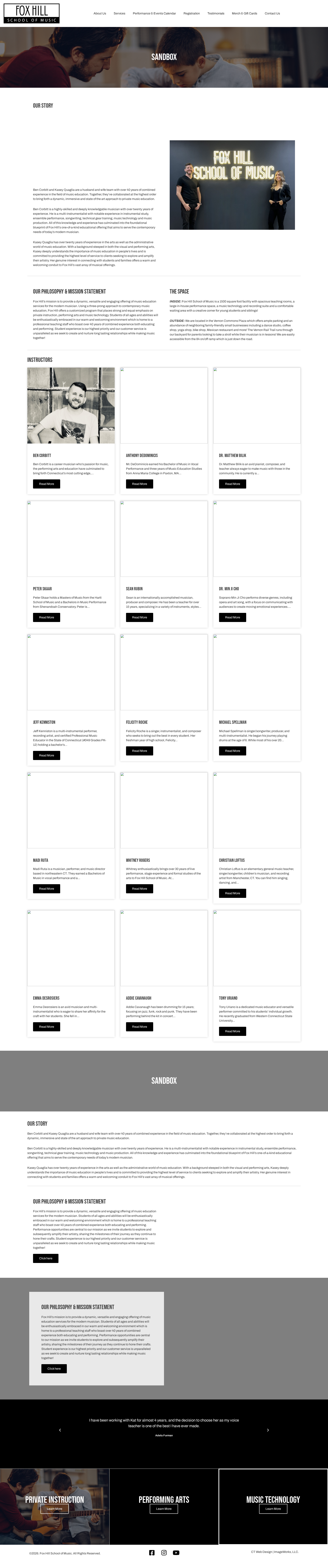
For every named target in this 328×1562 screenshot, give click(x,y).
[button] (60, 1430)
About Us (100, 13)
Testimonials (215, 13)
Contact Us (272, 13)
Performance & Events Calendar (154, 13)
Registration (192, 13)
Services (119, 13)
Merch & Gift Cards (244, 13)
